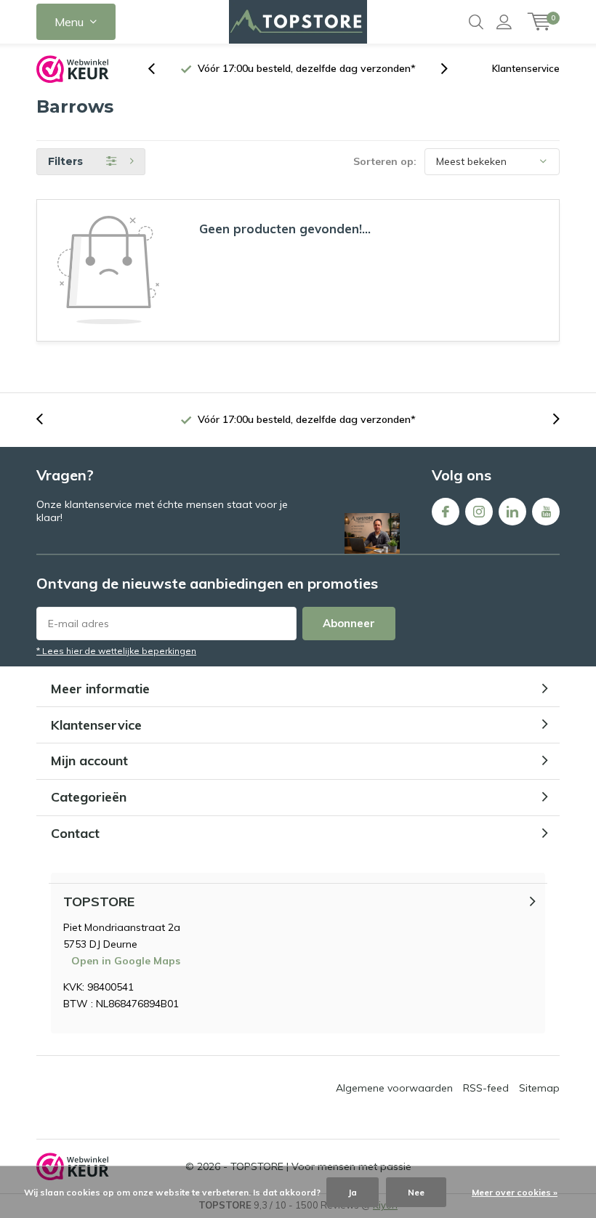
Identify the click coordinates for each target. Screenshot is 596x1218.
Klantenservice (526, 68)
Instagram (479, 511)
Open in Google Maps (125, 960)
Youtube (546, 511)
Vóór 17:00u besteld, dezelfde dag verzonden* (307, 68)
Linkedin (512, 511)
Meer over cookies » (514, 1192)
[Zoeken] (476, 22)
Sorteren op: (384, 161)
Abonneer (349, 623)
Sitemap (539, 1087)
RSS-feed (486, 1087)
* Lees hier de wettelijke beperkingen (116, 650)
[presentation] (159, 68)
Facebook (445, 511)
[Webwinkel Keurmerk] (72, 69)
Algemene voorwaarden (394, 1087)
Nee (416, 1192)
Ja (352, 1192)
